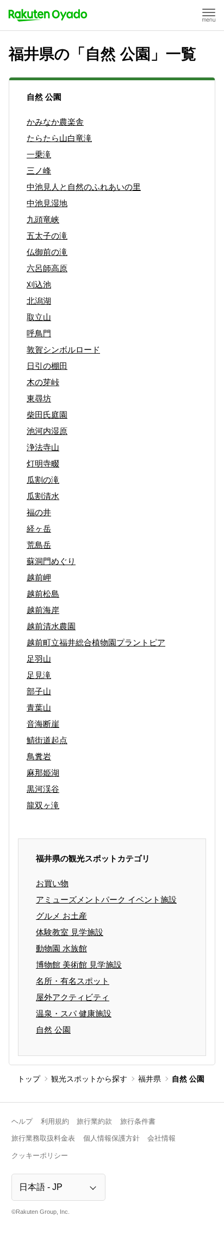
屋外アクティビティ (72, 997)
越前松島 (43, 593)
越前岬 (39, 577)
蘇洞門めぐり (51, 561)
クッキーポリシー (39, 1155)
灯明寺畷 (43, 463)
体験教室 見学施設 (69, 932)
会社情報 (161, 1138)
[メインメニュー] (209, 15)
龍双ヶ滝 (43, 805)
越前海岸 (43, 610)
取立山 (39, 317)
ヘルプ (22, 1121)
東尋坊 (39, 398)
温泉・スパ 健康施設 (73, 1013)
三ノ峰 (39, 170)
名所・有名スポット (72, 980)
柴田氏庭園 (47, 414)
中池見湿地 (47, 203)
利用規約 (55, 1121)
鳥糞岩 (39, 756)
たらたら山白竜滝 (59, 138)
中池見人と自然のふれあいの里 (84, 186)
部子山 (39, 691)
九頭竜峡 (43, 219)
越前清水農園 (51, 626)
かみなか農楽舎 (55, 121)
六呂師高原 (47, 268)
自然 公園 (53, 1029)
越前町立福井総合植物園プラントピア (96, 642)
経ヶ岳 (39, 528)
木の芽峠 (43, 382)
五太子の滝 (47, 235)
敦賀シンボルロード (63, 349)
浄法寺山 (43, 447)
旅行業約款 (94, 1121)
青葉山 (39, 707)
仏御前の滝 (47, 252)
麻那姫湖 (43, 772)
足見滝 (39, 675)
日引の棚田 (47, 365)
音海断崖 (43, 723)
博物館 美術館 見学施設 (79, 964)
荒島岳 (39, 544)
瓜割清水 (43, 496)
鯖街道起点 (47, 740)
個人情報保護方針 (111, 1138)
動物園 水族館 (61, 948)
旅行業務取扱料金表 (43, 1138)
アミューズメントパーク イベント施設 (106, 899)
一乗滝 (39, 154)
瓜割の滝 (43, 479)
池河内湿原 (47, 431)
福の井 (39, 512)
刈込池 (39, 284)
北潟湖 (39, 300)
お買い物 (52, 883)
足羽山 (39, 658)
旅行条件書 (137, 1121)
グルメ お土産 (61, 915)
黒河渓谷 (43, 788)
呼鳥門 (39, 333)
